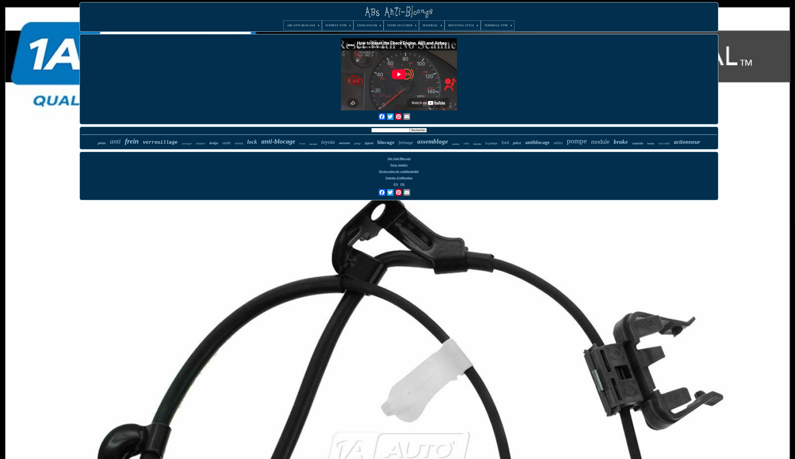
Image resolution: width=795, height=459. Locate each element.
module (600, 141)
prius (102, 143)
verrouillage (160, 142)
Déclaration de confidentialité (399, 171)
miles (558, 142)
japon (369, 143)
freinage (406, 142)
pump (357, 143)
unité (226, 143)
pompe (577, 141)
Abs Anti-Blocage (399, 158)
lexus (302, 143)
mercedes (313, 144)
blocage (385, 142)
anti (115, 141)
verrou (239, 143)
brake (621, 141)
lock (252, 142)
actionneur (687, 142)
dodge (213, 143)
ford (505, 142)
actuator (200, 143)
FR (402, 184)
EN (396, 184)
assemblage (432, 141)
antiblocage (537, 142)
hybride (477, 144)
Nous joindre (399, 165)
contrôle (637, 143)
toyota (328, 142)
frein (132, 141)
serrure (344, 143)
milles (466, 143)
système (455, 144)
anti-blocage (278, 141)
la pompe (491, 143)
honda (650, 143)
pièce (517, 143)
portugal (187, 143)
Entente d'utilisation (398, 178)
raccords (664, 143)
